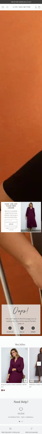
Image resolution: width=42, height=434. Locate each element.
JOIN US (11, 224)
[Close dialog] (40, 202)
